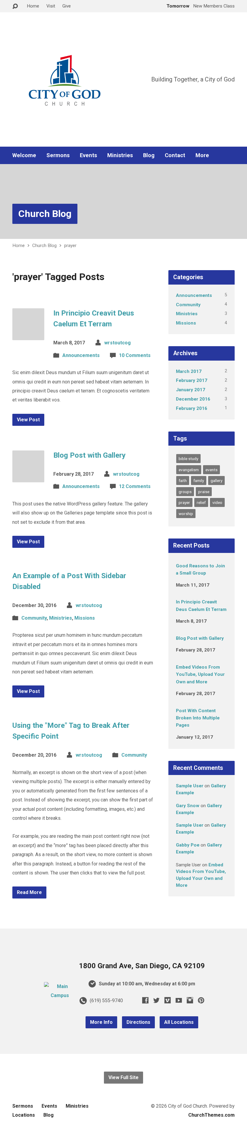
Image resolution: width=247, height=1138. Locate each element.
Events (88, 155)
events (211, 469)
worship (186, 513)
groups (185, 491)
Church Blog (44, 213)
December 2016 (193, 399)
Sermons (58, 155)
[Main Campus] (60, 995)
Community (34, 618)
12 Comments (135, 486)
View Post (28, 420)
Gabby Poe (187, 845)
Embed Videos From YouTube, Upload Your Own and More (200, 674)
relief (201, 502)
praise (203, 491)
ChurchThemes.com (211, 1115)
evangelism (189, 469)
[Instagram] (190, 1000)
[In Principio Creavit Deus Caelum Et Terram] (28, 335)
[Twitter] (156, 1000)
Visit (50, 6)
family (198, 480)
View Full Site (123, 1077)
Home (33, 6)
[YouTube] (179, 1000)
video (217, 502)
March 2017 (189, 371)
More (202, 155)
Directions (138, 1022)
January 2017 (190, 389)
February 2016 (191, 408)
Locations (23, 1115)
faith (183, 480)
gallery (216, 480)
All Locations (179, 1022)
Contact (175, 155)
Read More (29, 892)
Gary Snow (187, 805)
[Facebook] (145, 1000)
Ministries (120, 155)
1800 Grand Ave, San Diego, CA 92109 (142, 966)
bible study (188, 458)
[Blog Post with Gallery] (28, 477)
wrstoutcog (117, 343)
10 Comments (135, 355)
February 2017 (191, 380)
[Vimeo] (167, 1000)
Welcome (24, 155)
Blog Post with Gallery (89, 455)
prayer (70, 245)
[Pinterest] (201, 1000)
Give (66, 6)
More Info (101, 1022)
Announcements (81, 355)
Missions (84, 618)
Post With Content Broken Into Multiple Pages (198, 718)
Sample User (189, 786)
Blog (149, 155)
